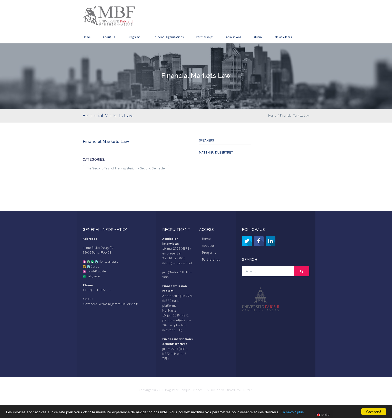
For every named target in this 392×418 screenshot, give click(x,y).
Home (87, 37)
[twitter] (247, 241)
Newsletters (283, 37)
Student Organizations (168, 37)
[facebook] (259, 241)
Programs (133, 37)
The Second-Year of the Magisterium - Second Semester (126, 168)
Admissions (233, 37)
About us (109, 37)
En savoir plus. (293, 411)
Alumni (258, 37)
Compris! (373, 411)
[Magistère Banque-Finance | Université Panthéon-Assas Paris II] (109, 15)
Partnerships (205, 37)
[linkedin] (270, 241)
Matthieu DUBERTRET (216, 152)
